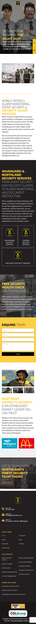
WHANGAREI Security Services (10, 242)
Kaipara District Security (10, 590)
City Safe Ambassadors (9, 576)
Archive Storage (24, 574)
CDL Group (22, 535)
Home (3, 535)
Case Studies (6, 548)
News (20, 539)
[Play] (18, 378)
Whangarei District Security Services (13, 594)
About (4, 539)
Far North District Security (10, 586)
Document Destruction (26, 570)
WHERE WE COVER (9, 582)
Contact (21, 543)
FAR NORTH (18, 263)
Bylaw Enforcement (25, 562)
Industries (5, 543)
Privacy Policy (28, 620)
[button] (3, 12)
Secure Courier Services (9, 572)
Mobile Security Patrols (7, 559)
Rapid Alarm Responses (26, 558)
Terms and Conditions (17, 620)
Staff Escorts (6, 568)
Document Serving (24, 566)
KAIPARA (26, 242)
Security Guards (7, 564)
